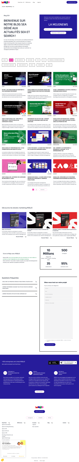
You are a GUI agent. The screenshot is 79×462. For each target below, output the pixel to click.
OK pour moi (21, 456)
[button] (20, 2)
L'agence (39, 2)
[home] (6, 2)
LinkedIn (40, 417)
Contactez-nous (72, 2)
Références (28, 2)
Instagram (30, 417)
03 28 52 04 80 (45, 457)
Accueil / (3, 6)
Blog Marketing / (9, 6)
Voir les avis (39, 391)
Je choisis (13, 456)
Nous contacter (39, 411)
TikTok (49, 417)
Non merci (5, 456)
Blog (34, 2)
